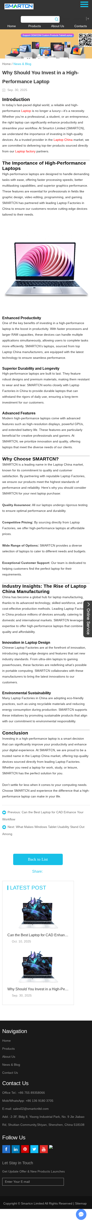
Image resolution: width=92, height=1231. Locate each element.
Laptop (26, 111)
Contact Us (10, 1072)
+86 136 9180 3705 (39, 1100)
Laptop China (63, 139)
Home (11, 26)
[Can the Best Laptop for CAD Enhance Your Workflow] (38, 913)
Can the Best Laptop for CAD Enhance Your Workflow (38, 935)
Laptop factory (25, 151)
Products (34, 26)
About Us (57, 26)
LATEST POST (28, 888)
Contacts (80, 26)
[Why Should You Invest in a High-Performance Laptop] (38, 967)
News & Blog (22, 64)
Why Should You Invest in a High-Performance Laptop (38, 989)
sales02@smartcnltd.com (31, 1108)
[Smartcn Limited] (23, 6)
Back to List (38, 859)
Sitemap (81, 1203)
